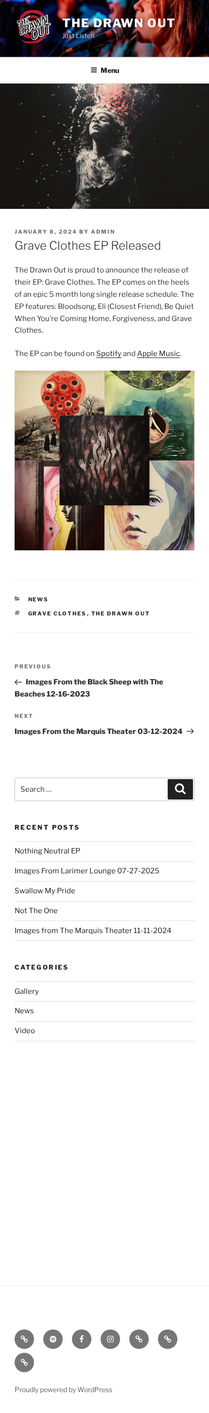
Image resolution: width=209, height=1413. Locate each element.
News (38, 599)
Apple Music (158, 353)
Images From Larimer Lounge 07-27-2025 (87, 871)
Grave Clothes (57, 613)
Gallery (27, 991)
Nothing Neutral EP (47, 851)
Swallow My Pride (45, 890)
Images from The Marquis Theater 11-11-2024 (93, 930)
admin (103, 231)
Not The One (36, 910)
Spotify (109, 353)
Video (25, 1030)
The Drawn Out (119, 23)
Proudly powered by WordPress (63, 1389)
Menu (110, 70)
